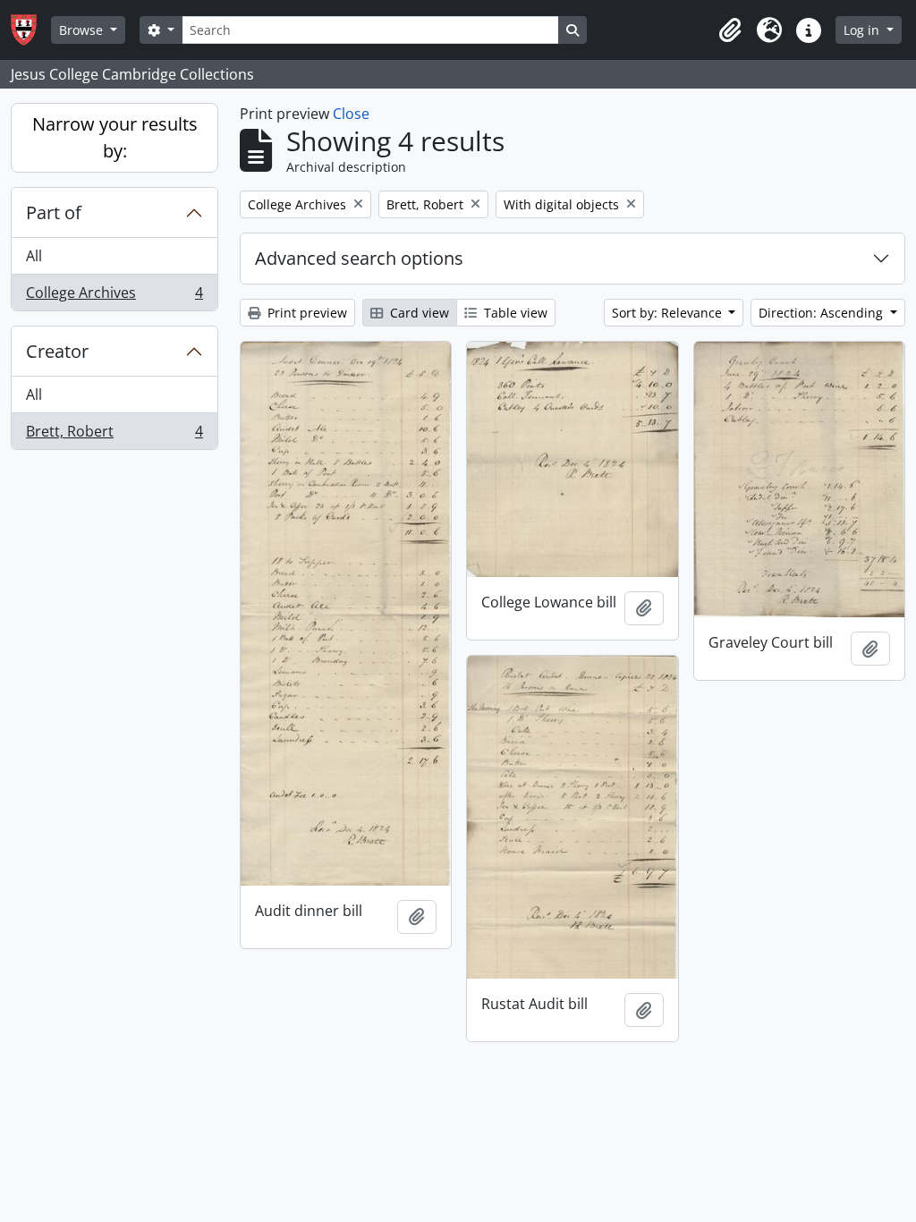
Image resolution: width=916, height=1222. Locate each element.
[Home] (31, 30)
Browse (82, 29)
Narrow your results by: (115, 137)
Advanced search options (359, 258)
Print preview (305, 312)
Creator (57, 351)
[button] (730, 30)
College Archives (114, 296)
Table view (513, 312)
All (34, 256)
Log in (863, 29)
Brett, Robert (114, 435)
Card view (417, 312)
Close (351, 113)
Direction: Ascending (822, 312)
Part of (53, 212)
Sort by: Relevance (668, 312)
